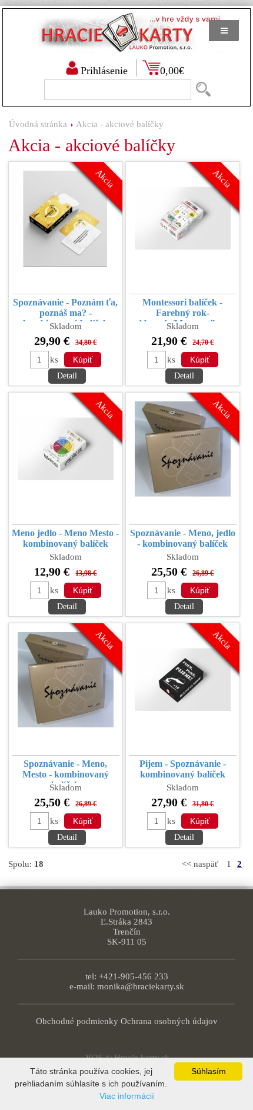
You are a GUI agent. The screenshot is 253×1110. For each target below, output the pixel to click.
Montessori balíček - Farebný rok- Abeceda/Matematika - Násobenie (182, 309)
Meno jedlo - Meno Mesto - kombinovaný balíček (65, 538)
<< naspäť (200, 864)
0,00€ (172, 71)
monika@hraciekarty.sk (140, 986)
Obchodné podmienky (77, 1021)
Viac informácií (126, 1096)
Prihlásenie (104, 71)
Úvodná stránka (38, 124)
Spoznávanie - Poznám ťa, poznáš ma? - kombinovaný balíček (65, 309)
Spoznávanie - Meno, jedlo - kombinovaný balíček (182, 538)
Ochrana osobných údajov (169, 1021)
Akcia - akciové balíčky (120, 124)
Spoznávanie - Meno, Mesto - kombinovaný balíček (65, 771)
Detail (67, 375)
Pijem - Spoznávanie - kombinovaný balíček (182, 769)
